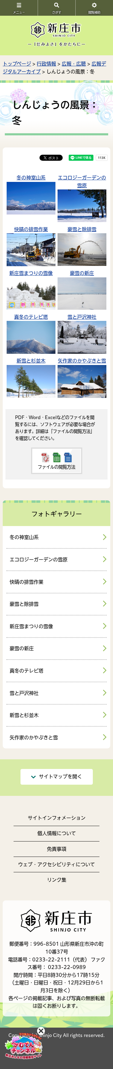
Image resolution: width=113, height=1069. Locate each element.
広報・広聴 (74, 63)
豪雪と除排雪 (81, 229)
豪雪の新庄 (82, 273)
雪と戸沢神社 (81, 317)
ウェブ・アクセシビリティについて (56, 864)
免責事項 (56, 849)
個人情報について (56, 833)
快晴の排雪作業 (31, 229)
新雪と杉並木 (31, 360)
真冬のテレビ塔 (31, 317)
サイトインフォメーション (57, 817)
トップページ (17, 63)
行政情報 (46, 63)
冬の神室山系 (31, 177)
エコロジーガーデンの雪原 (38, 559)
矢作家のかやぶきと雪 (82, 360)
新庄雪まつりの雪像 (31, 273)
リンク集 (56, 879)
